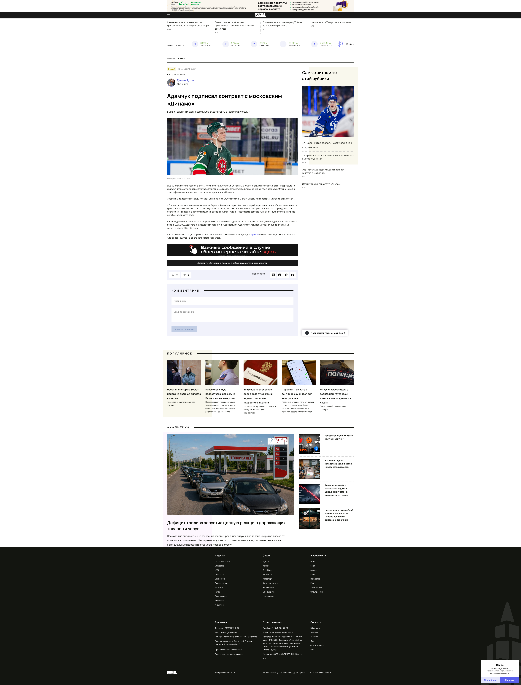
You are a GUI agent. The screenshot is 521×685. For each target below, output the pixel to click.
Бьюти (313, 565)
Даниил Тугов (185, 80)
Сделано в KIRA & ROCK (320, 672)
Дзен (312, 641)
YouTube (314, 632)
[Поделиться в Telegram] (286, 275)
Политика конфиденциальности (229, 654)
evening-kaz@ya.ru (229, 632)
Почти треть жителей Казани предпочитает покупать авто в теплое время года (234, 25)
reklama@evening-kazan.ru (281, 632)
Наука (217, 591)
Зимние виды (268, 587)
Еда (312, 583)
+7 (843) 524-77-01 (279, 628)
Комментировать (184, 329)
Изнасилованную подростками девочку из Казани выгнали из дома (220, 394)
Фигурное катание (271, 583)
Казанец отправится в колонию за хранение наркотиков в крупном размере (188, 24)
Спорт (266, 555)
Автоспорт (267, 578)
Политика (219, 574)
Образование (221, 596)
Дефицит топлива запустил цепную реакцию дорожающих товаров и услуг (226, 525)
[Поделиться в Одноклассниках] (280, 275)
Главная (171, 58)
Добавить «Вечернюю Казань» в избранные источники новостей (232, 262)
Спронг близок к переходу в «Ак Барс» (321, 183)
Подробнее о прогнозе (176, 45)
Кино (312, 574)
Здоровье (314, 570)
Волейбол (267, 570)
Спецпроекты (316, 591)
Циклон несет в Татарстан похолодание (331, 22)
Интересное (268, 596)
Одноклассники (317, 645)
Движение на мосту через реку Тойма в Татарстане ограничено (282, 24)
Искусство (315, 578)
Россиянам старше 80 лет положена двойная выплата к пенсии (184, 394)
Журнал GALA (318, 555)
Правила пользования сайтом (228, 649)
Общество (219, 565)
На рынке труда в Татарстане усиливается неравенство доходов (338, 463)
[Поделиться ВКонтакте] (273, 275)
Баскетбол (267, 574)
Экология (219, 600)
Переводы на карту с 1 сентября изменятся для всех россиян (297, 394)
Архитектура (316, 587)
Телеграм (314, 636)
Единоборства (269, 591)
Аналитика (178, 427)
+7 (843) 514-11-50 (231, 628)
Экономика (220, 578)
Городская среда (222, 561)
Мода (312, 561)
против (255, 234)
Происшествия (221, 583)
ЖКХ (217, 570)
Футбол (266, 561)
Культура (219, 587)
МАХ (312, 649)
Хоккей (181, 58)
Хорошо (509, 680)
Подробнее (490, 680)
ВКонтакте (315, 628)
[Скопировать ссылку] (293, 275)
